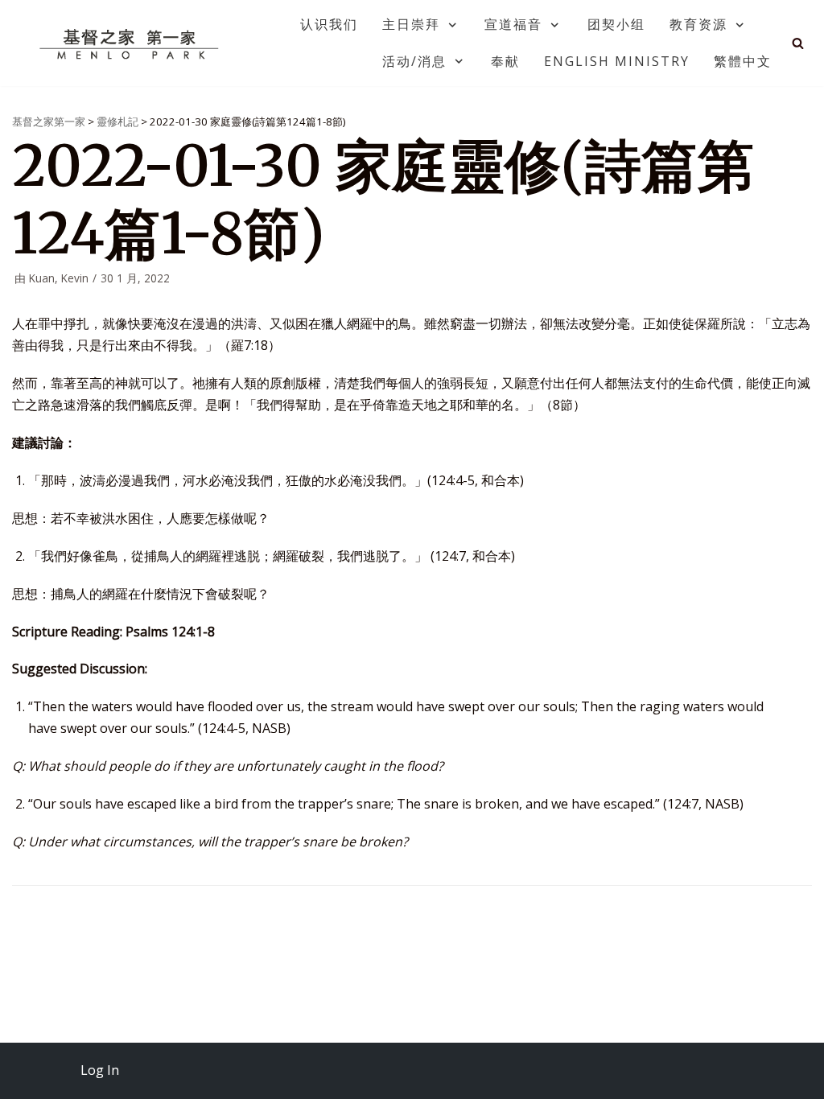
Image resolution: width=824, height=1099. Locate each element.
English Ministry (617, 61)
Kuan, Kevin (59, 278)
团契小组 (616, 24)
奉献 (505, 61)
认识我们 (329, 24)
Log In (99, 1070)
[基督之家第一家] (131, 43)
